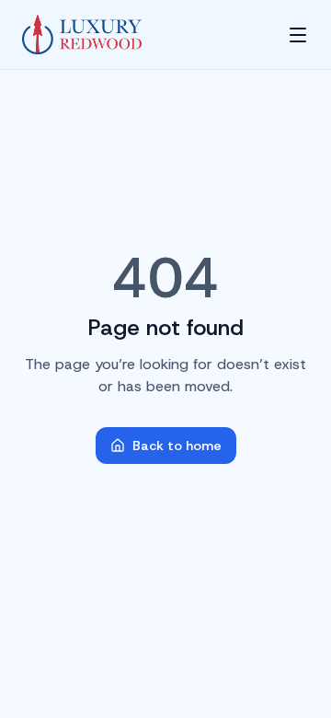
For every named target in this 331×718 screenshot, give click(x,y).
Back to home (177, 445)
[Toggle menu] (298, 35)
